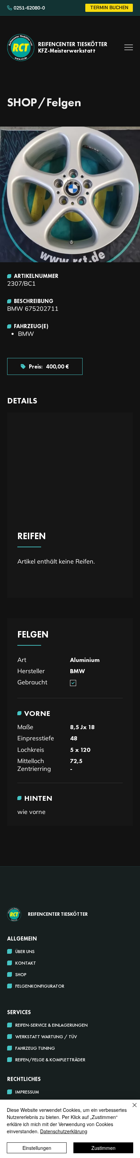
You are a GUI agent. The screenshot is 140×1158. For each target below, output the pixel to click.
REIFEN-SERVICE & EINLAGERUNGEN (51, 1025)
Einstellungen (36, 1147)
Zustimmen (103, 1147)
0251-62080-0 (29, 8)
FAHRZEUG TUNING (35, 1048)
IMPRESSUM (27, 1092)
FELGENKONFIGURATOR (39, 986)
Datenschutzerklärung (63, 1131)
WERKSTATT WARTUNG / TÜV (46, 1036)
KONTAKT (25, 963)
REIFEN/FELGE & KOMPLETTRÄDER (50, 1060)
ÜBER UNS (25, 951)
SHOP (21, 974)
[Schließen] (130, 1109)
